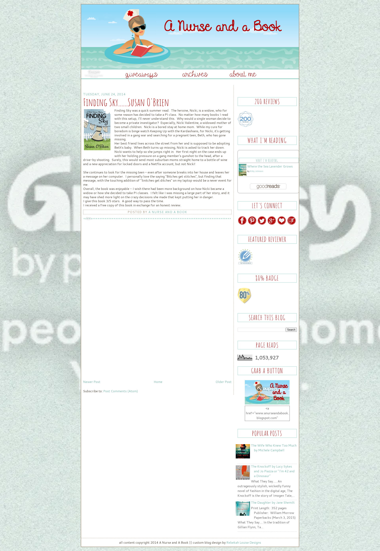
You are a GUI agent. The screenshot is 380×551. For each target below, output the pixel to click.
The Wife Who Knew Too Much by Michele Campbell (273, 447)
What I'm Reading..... (269, 160)
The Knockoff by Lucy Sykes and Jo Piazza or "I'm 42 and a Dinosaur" (273, 471)
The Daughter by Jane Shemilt (273, 502)
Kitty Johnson (256, 171)
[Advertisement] (112, 350)
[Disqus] (157, 275)
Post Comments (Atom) (120, 391)
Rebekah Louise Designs (243, 542)
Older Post (224, 381)
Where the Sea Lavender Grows (270, 166)
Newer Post (91, 381)
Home (158, 381)
